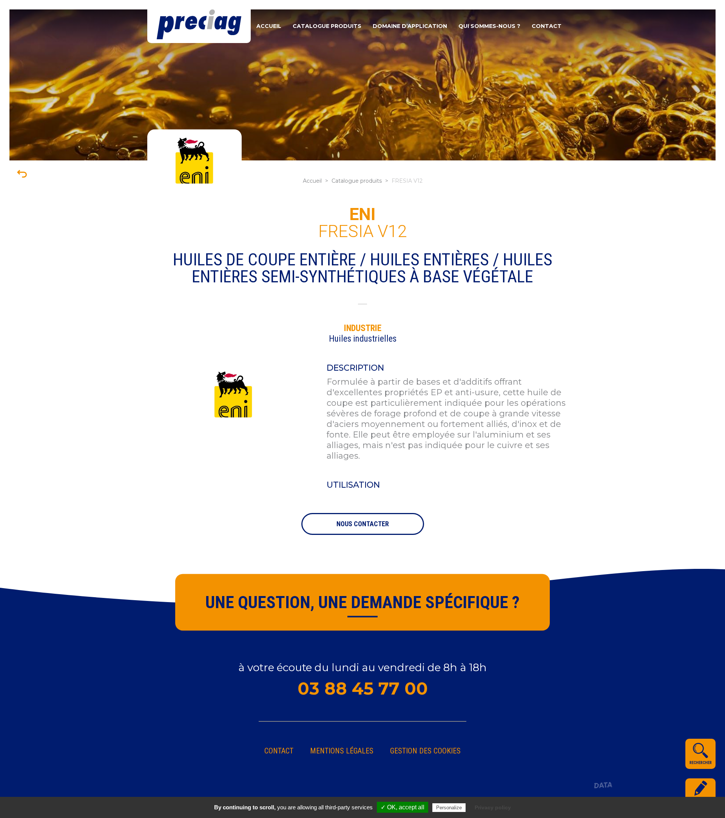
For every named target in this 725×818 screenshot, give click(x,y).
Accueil (268, 26)
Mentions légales (341, 750)
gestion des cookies (425, 750)
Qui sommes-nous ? (489, 26)
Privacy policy (493, 807)
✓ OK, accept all (402, 807)
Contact (546, 26)
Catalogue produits (327, 26)
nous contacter (362, 524)
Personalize (449, 807)
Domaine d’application (410, 26)
